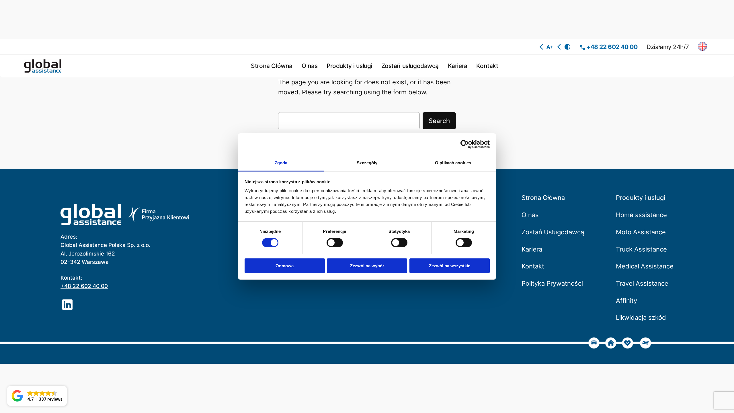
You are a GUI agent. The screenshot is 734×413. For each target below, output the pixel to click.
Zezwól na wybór (367, 265)
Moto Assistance (641, 232)
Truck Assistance (641, 249)
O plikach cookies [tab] (453, 162)
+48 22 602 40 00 (611, 46)
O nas (530, 215)
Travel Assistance (642, 283)
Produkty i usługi (640, 197)
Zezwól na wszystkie (449, 265)
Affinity (626, 300)
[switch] (335, 242)
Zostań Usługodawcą (553, 232)
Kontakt (533, 266)
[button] (37, 396)
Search (439, 120)
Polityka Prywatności (552, 283)
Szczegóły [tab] (367, 162)
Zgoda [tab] (281, 162)
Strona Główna (543, 197)
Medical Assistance (645, 266)
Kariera (532, 249)
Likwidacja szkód (641, 317)
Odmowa (285, 265)
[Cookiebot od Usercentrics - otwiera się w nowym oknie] (465, 144)
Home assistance (641, 215)
